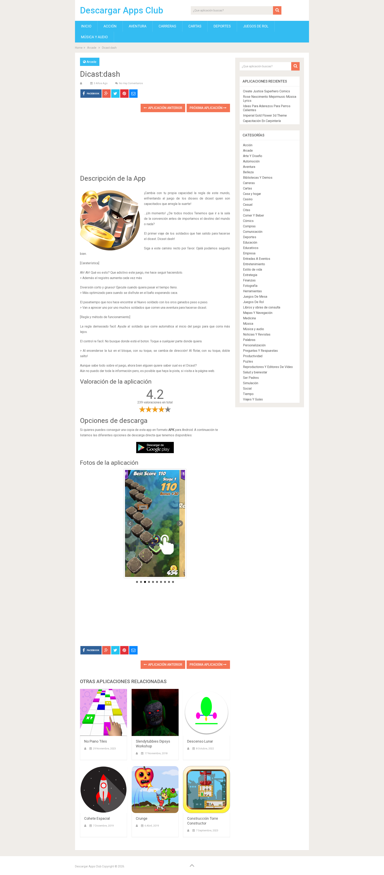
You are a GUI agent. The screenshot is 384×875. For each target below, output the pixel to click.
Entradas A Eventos (256, 259)
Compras (249, 226)
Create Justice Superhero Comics (266, 91)
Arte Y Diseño (252, 156)
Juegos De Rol (255, 26)
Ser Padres (251, 378)
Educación (250, 242)
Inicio (86, 26)
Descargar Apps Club (121, 10)
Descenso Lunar (200, 741)
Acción (110, 26)
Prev (130, 523)
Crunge (141, 818)
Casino (248, 199)
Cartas (194, 26)
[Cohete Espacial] (103, 789)
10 (173, 582)
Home (79, 47)
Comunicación (252, 232)
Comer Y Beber (253, 215)
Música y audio (94, 37)
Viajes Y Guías (253, 399)
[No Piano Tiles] (103, 712)
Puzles (248, 361)
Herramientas (252, 291)
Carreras (167, 26)
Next (180, 523)
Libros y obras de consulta (261, 307)
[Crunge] (155, 789)
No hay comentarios (131, 83)
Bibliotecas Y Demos (257, 177)
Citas (246, 210)
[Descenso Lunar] (206, 712)
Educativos (250, 248)
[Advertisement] (155, 146)
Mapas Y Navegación (257, 313)
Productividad (252, 356)
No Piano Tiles (95, 741)
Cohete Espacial (97, 818)
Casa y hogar (252, 194)
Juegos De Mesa (255, 296)
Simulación (250, 383)
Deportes (222, 26)
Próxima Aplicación (206, 108)
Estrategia (250, 275)
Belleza (248, 172)
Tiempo (248, 394)
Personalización (254, 345)
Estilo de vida (252, 269)
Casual (247, 205)
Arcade (91, 47)
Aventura (137, 26)
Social (247, 388)
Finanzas (249, 280)
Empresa (249, 253)
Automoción (251, 161)
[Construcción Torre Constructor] (206, 789)
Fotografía (250, 286)
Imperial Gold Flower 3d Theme (265, 115)
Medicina (249, 318)
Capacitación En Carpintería (262, 121)
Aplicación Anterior (164, 108)
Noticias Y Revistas (256, 334)
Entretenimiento (254, 264)
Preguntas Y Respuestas (260, 351)
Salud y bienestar (255, 372)
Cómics (248, 221)
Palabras (249, 340)
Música (248, 324)
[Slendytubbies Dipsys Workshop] (155, 712)
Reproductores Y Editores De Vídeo (268, 367)
